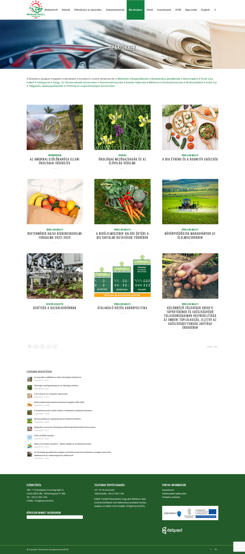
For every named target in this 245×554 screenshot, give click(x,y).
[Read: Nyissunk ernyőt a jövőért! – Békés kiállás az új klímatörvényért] (30, 446)
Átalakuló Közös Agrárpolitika (122, 307)
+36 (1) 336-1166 (39, 497)
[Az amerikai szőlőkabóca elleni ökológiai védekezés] (55, 127)
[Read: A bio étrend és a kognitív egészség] (30, 396)
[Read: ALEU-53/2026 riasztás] (30, 438)
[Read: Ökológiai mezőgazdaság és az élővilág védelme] (30, 388)
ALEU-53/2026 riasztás (44, 436)
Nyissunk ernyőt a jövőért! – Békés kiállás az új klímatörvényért (62, 444)
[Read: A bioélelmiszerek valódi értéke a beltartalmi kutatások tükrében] (30, 413)
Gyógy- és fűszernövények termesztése (75, 82)
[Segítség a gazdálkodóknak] (55, 276)
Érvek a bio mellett (190, 155)
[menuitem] (51, 9)
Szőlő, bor (211, 82)
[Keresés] (215, 9)
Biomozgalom (190, 78)
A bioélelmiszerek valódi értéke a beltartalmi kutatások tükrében (122, 235)
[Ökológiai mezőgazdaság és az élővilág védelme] (122, 127)
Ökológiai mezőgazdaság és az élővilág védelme (122, 161)
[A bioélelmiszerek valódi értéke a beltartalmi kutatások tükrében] (122, 201)
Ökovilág (122, 155)
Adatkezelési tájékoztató (174, 493)
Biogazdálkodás (140, 78)
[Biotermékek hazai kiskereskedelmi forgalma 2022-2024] (55, 201)
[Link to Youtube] (215, 549)
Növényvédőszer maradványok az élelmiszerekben (190, 235)
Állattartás (123, 78)
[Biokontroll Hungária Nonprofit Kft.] (36, 9)
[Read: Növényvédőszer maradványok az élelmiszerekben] (30, 421)
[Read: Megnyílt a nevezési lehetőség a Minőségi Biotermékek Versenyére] (30, 429)
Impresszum (168, 490)
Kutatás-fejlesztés (136, 82)
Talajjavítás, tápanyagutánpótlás (46, 85)
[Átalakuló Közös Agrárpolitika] (122, 276)
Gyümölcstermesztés (111, 82)
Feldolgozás (43, 82)
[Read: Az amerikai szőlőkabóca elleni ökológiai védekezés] (30, 379)
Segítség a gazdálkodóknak (54, 307)
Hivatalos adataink (171, 497)
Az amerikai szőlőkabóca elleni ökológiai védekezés (55, 161)
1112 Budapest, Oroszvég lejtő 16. (47, 490)
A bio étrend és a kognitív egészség (190, 159)
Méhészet (154, 82)
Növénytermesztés (172, 82)
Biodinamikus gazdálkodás (166, 78)
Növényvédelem (194, 82)
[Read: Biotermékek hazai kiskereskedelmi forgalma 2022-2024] (30, 404)
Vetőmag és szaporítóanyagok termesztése (90, 85)
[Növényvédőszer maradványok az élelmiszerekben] (190, 201)
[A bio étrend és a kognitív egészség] (190, 127)
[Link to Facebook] (210, 549)
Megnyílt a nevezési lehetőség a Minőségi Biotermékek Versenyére (65, 427)
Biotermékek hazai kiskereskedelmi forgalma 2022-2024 (55, 235)
